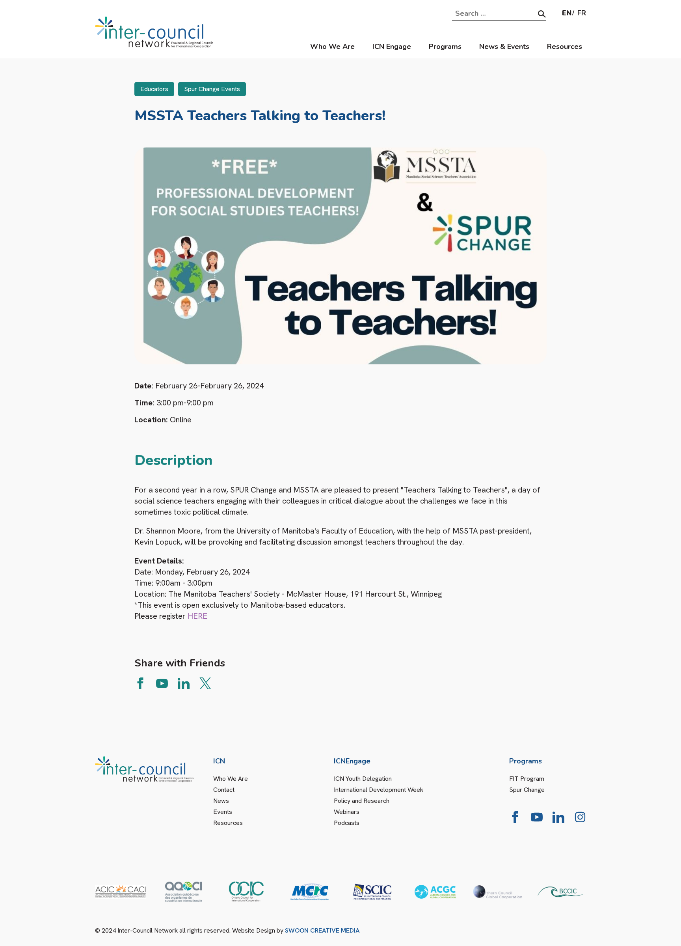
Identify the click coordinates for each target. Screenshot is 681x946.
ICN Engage (391, 46)
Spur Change (527, 790)
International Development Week (378, 790)
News (221, 801)
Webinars (346, 812)
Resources (564, 46)
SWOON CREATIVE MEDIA (322, 930)
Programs (445, 46)
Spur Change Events (212, 89)
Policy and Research (361, 801)
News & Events (504, 46)
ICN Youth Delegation (363, 778)
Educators (154, 89)
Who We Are (332, 46)
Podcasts (346, 823)
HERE (198, 616)
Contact (223, 790)
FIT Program (526, 778)
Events (222, 812)
